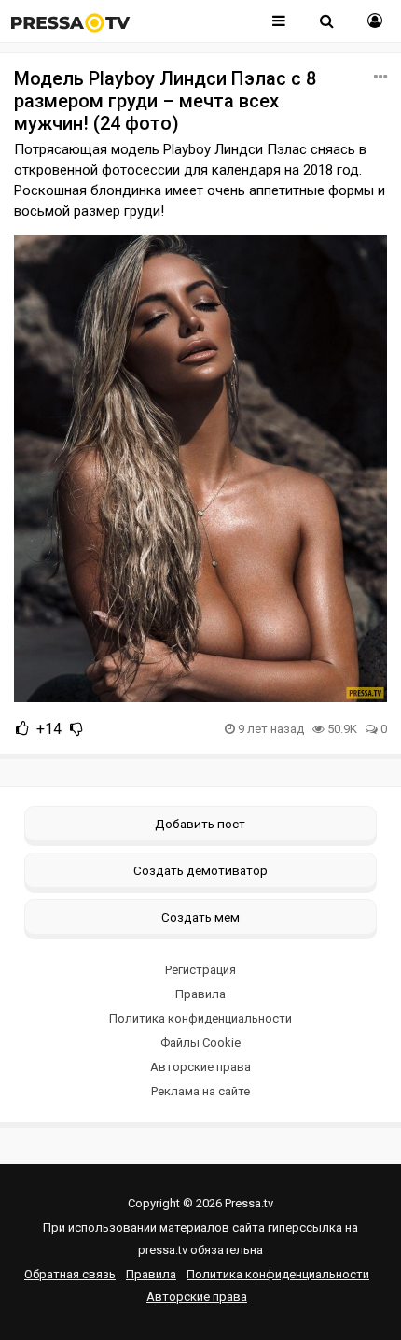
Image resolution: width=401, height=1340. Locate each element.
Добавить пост (200, 823)
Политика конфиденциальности (200, 1018)
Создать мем (200, 917)
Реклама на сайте (200, 1091)
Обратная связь (70, 1274)
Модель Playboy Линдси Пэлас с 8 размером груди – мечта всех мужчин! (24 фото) (165, 100)
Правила (200, 994)
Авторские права (200, 1067)
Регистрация (200, 970)
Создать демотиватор (200, 870)
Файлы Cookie (200, 1043)
